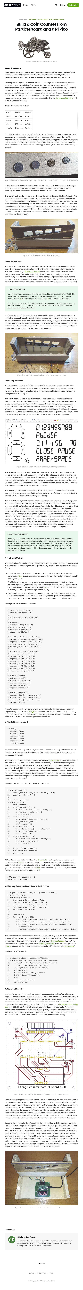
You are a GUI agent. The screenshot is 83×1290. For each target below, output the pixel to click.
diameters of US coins (64, 98)
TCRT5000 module (32, 271)
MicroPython (48, 19)
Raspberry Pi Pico (35, 19)
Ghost (53, 1281)
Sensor (61, 19)
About (33, 5)
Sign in (62, 5)
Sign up (31, 1273)
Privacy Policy (41, 1273)
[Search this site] (56, 5)
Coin (56, 19)
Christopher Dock (26, 1237)
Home (25, 5)
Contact (51, 1273)
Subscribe (73, 5)
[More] (39, 5)
